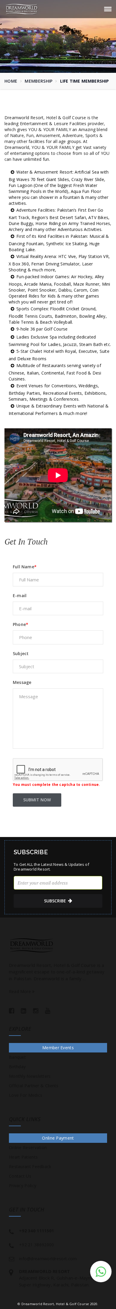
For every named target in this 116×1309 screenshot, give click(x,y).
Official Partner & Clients (34, 1085)
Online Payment (58, 1138)
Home (10, 81)
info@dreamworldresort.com (48, 1258)
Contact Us (20, 1176)
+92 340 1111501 (36, 1231)
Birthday (17, 1066)
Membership (38, 81)
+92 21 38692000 (36, 1244)
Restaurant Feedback (30, 1166)
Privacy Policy (22, 1185)
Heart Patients (23, 1157)
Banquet (17, 1057)
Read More (20, 991)
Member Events (58, 1047)
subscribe (55, 901)
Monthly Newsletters (30, 1076)
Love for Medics (26, 1095)
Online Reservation (28, 1147)
